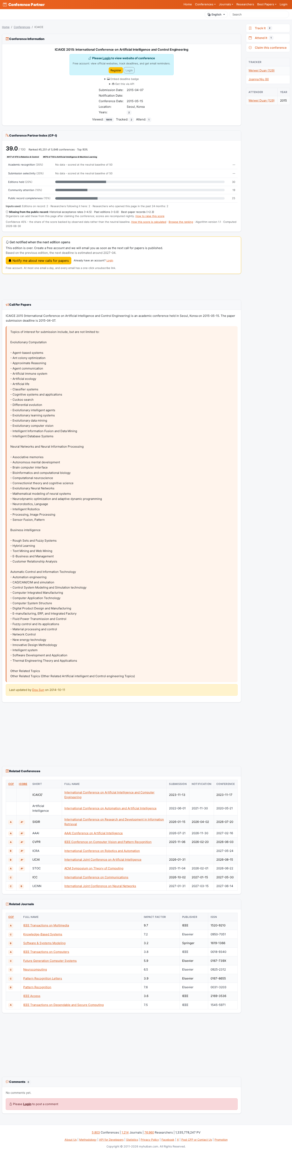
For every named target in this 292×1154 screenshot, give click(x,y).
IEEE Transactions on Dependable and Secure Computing (63, 1005)
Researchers (245, 4)
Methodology (88, 1139)
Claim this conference (270, 47)
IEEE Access (31, 996)
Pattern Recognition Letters (42, 978)
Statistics (132, 1139)
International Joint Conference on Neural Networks (100, 886)
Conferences (22, 27)
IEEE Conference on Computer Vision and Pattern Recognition (108, 842)
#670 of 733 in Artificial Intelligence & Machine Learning (70, 157)
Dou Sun (38, 690)
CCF (11, 783)
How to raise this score (149, 216)
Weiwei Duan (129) (261, 70)
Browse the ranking (181, 221)
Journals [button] (225, 4)
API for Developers (111, 1139)
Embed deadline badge (124, 78)
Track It (261, 28)
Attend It (262, 38)
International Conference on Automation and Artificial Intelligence (110, 808)
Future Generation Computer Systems (50, 961)
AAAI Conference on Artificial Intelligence (93, 833)
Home (188, 4)
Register (115, 70)
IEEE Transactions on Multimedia (46, 925)
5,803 (96, 1132)
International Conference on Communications (96, 877)
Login (283, 4)
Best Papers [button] (265, 4)
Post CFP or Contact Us (196, 1139)
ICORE (23, 783)
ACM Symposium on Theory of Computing (93, 868)
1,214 (125, 1132)
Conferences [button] (204, 4)
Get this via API (124, 83)
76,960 (149, 1132)
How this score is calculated (148, 221)
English (216, 14)
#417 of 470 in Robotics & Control (23, 157)
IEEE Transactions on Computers (46, 952)
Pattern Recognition (37, 987)
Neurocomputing (35, 969)
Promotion (221, 1139)
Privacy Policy (150, 1139)
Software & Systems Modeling (44, 943)
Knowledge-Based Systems (42, 934)
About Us (71, 1139)
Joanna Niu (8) (258, 79)
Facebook (167, 1139)
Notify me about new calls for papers (40, 261)
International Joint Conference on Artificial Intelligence (102, 859)
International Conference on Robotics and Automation (102, 851)
